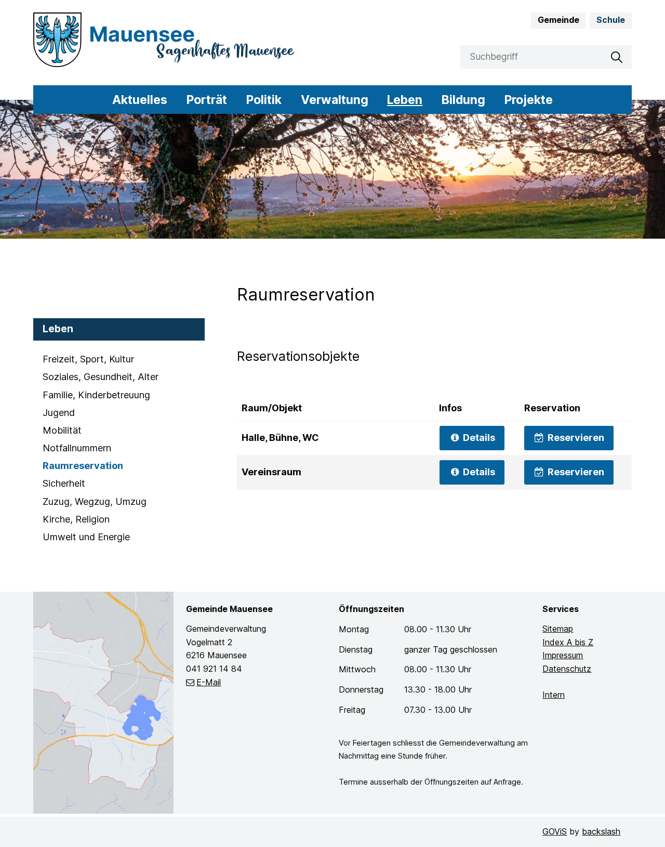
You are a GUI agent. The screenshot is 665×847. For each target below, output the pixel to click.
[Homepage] (179, 39)
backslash (601, 831)
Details (478, 437)
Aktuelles (139, 100)
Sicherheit (64, 483)
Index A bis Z (567, 642)
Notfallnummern (77, 447)
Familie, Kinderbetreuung (96, 394)
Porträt (207, 100)
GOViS (554, 831)
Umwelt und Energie (86, 536)
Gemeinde (558, 20)
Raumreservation (83, 465)
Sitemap (557, 628)
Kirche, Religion (76, 519)
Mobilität (62, 430)
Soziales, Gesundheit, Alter (100, 376)
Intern (553, 694)
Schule (610, 20)
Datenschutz (566, 668)
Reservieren (575, 437)
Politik (264, 100)
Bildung (463, 100)
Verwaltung (334, 100)
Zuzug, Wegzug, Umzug (95, 501)
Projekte (528, 100)
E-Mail (208, 682)
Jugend (59, 412)
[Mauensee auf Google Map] (103, 702)
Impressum (562, 655)
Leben (404, 100)
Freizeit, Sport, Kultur (88, 359)
